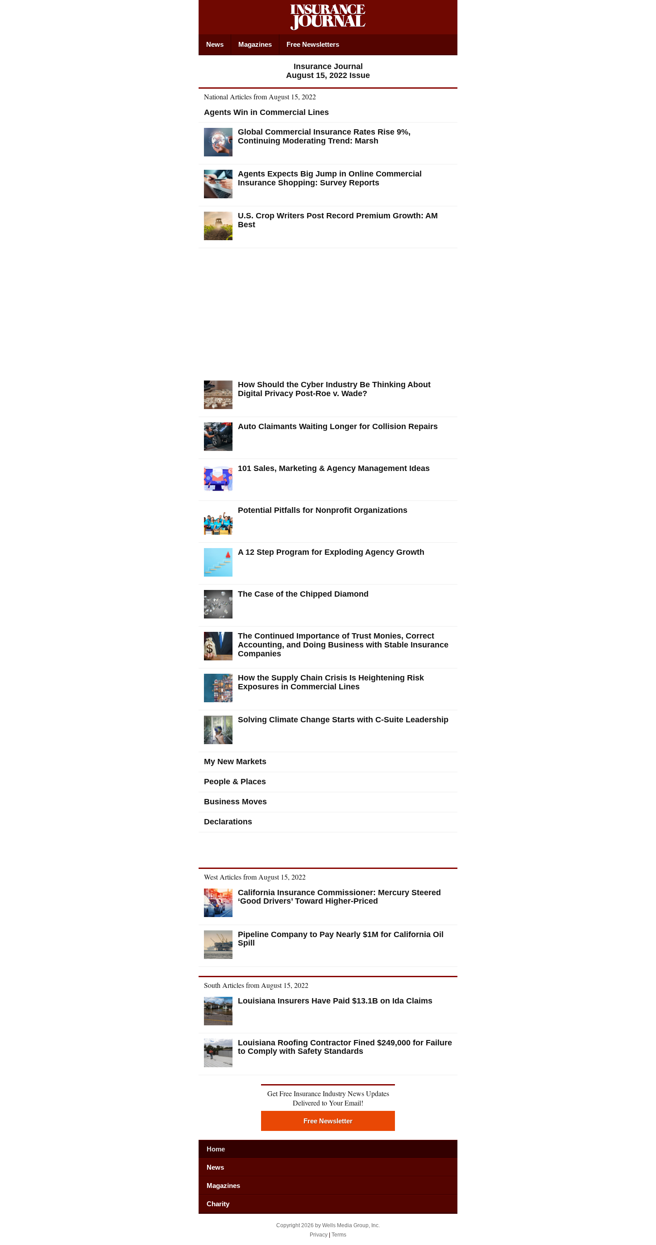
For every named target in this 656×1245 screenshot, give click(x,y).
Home (216, 1149)
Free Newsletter (328, 1121)
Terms (339, 1235)
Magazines (255, 44)
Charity (218, 1204)
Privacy (319, 1235)
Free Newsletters (312, 44)
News (215, 44)
